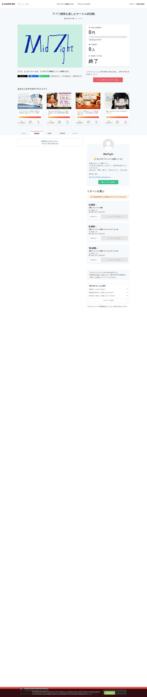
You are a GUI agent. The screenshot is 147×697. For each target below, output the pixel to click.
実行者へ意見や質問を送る (50, 144)
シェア (34, 76)
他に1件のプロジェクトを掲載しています (110, 159)
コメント (75, 133)
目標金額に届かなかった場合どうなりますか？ (101, 292)
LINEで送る (45, 76)
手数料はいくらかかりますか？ (97, 289)
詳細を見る (93, 216)
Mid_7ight (94, 174)
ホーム (24, 133)
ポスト (23, 76)
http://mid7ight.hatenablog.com (101, 177)
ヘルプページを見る (108, 300)
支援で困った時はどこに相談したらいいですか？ (102, 295)
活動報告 (37, 133)
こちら (109, 306)
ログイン (132, 4)
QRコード (78, 76)
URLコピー (56, 76)
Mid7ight (69, 18)
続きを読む (124, 170)
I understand (109, 693)
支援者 (49, 133)
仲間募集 (62, 133)
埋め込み (67, 76)
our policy (89, 694)
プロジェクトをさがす (83, 4)
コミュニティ (78, 18)
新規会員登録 (140, 4)
